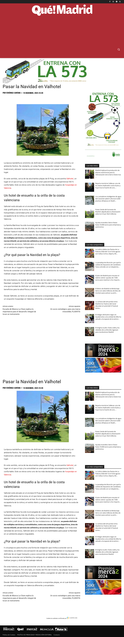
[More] (44, 98)
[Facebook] (109, 1)
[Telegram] (116, 1)
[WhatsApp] (21, 98)
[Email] (38, 98)
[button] (119, 49)
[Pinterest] (16, 98)
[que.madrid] (62, 10)
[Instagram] (113, 1)
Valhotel (69, 178)
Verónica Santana (13, 93)
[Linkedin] (33, 98)
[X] (120, 1)
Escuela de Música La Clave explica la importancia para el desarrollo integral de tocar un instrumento (19, 311)
